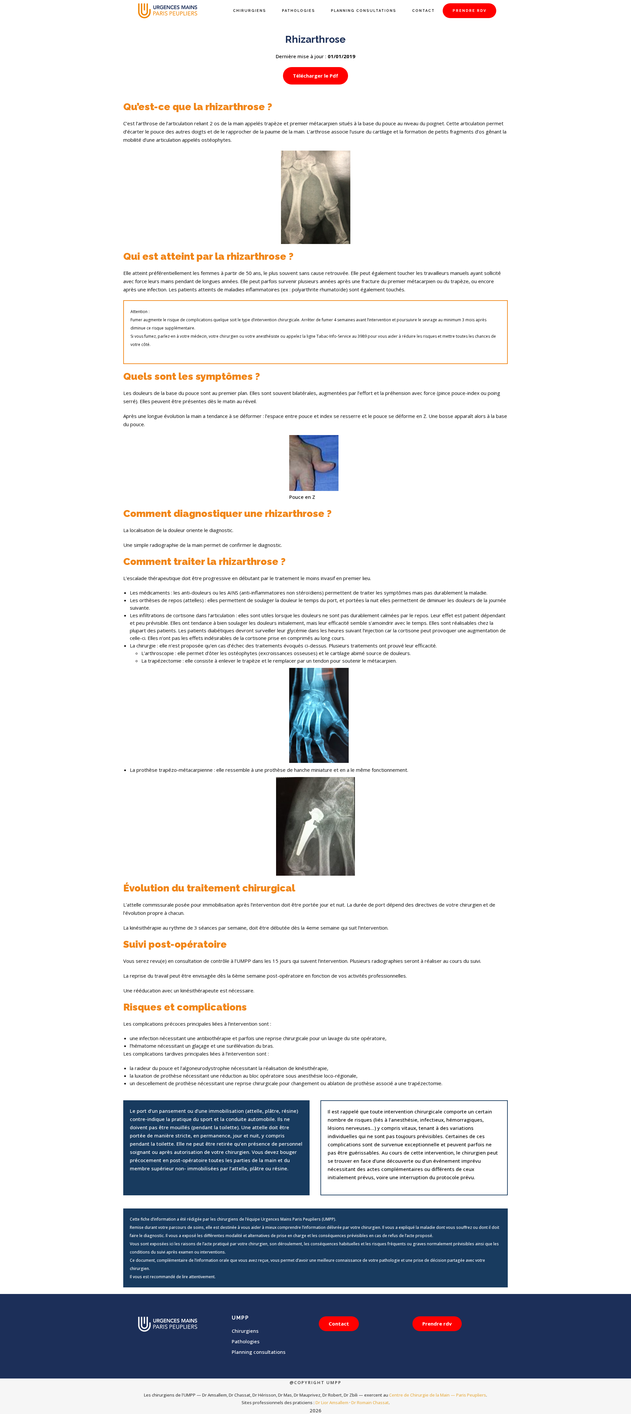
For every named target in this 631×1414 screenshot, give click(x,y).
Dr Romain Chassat (370, 1402)
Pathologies (246, 1341)
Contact (339, 1323)
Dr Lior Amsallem (332, 1402)
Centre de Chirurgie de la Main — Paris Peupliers (437, 1395)
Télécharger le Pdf (315, 75)
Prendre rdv (437, 1323)
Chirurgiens (245, 1331)
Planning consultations (259, 1352)
